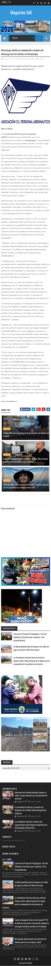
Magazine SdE (21, 12)
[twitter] (44, 2)
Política (42, 59)
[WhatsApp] (33, 958)
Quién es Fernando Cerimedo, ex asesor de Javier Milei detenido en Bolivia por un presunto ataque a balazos (25, 460)
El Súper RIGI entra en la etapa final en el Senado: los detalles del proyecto (26, 434)
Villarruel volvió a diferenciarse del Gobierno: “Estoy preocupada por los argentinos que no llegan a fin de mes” (26, 486)
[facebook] (33, 2)
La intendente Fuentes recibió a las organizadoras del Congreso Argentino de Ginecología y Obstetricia (31, 824)
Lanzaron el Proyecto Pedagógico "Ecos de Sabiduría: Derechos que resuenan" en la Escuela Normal (30, 637)
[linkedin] (41, 2)
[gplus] (18, 958)
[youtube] (48, 2)
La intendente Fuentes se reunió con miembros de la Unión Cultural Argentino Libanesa (30, 810)
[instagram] (37, 2)
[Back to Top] (36, 958)
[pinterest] (25, 958)
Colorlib (29, 963)
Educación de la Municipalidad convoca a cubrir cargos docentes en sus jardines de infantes (31, 795)
